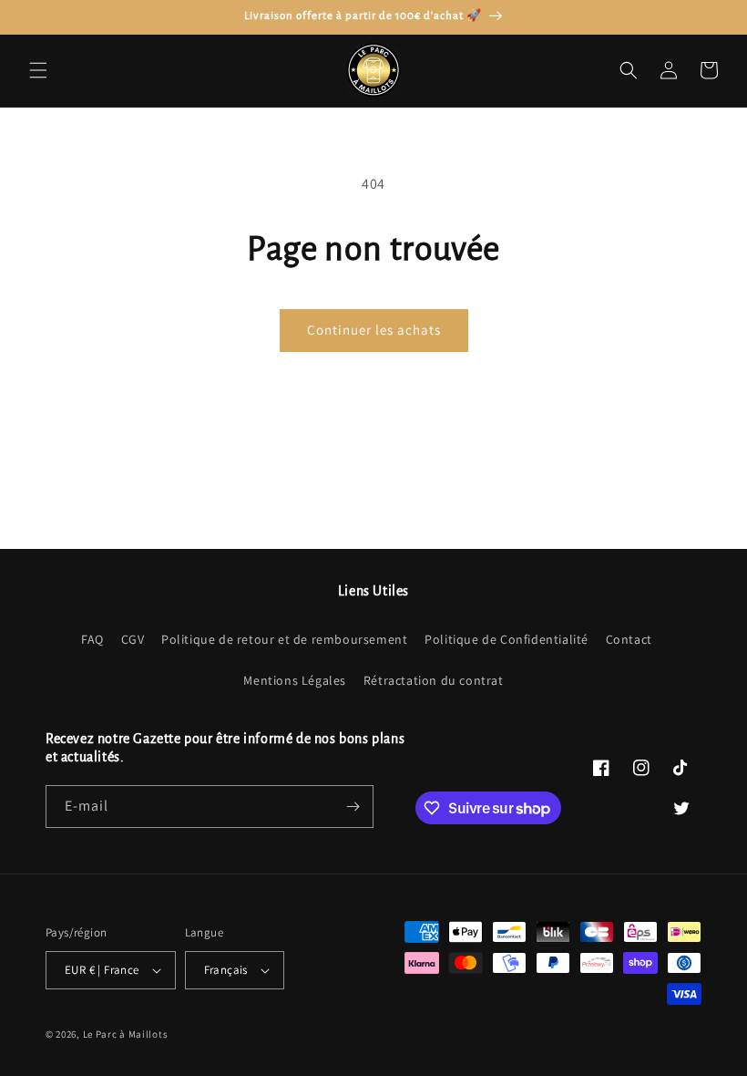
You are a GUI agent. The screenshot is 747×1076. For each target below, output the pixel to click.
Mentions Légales (294, 680)
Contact (629, 639)
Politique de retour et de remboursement (284, 639)
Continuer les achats (374, 329)
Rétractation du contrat (433, 680)
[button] (38, 70)
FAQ (92, 639)
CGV (133, 639)
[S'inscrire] (353, 806)
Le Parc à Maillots (126, 1034)
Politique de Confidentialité (506, 639)
